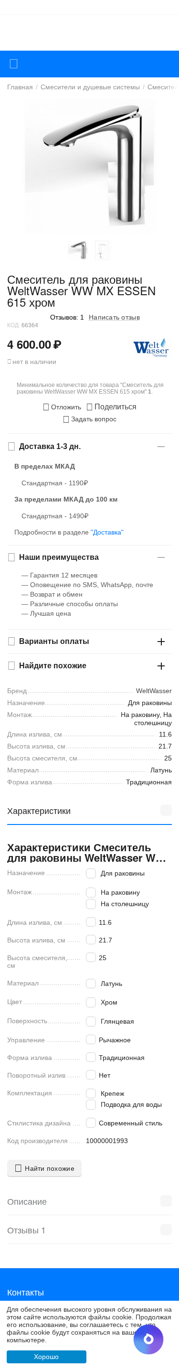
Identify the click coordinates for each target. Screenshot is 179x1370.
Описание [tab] (27, 1201)
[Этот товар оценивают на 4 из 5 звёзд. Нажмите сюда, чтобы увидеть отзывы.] (26, 317)
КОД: (13, 325)
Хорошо (46, 1356)
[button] (111, 407)
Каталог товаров (14, 64)
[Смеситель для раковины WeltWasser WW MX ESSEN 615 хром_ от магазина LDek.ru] (89, 166)
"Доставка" (107, 532)
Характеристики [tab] (39, 810)
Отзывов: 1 (67, 317)
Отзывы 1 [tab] (26, 1229)
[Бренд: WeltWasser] (153, 347)
